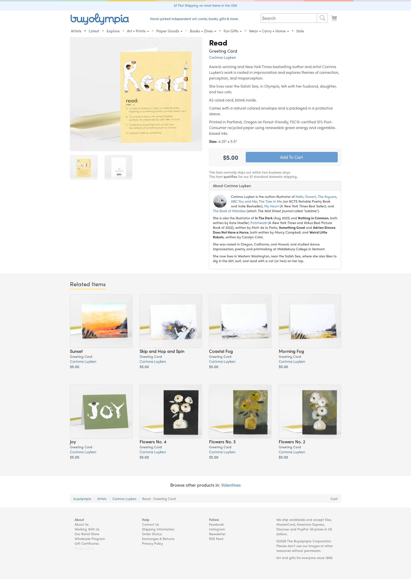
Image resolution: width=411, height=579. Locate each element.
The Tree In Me (270, 201)
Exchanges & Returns (158, 538)
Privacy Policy (152, 543)
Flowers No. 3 (222, 441)
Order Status (152, 533)
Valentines (231, 485)
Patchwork (258, 222)
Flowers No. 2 (292, 441)
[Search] (322, 18)
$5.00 (74, 366)
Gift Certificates (87, 543)
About (79, 519)
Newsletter (217, 533)
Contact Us (150, 524)
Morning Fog (291, 351)
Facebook (216, 524)
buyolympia (82, 498)
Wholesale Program (90, 538)
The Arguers (327, 196)
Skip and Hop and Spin (162, 351)
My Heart (271, 206)
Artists (76, 31)
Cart (334, 498)
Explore (113, 31)
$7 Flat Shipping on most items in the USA (205, 5)
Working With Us (87, 529)
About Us (81, 524)
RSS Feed (216, 538)
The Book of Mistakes (229, 210)
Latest (94, 31)
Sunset (76, 351)
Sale (300, 31)
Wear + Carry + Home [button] (268, 31)
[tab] (275, 185)
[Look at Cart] (334, 18)
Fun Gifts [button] (231, 31)
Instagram (217, 529)
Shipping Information (158, 529)
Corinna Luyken (222, 57)
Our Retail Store (87, 533)
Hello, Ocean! (306, 196)
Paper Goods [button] (168, 31)
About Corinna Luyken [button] (232, 185)
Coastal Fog (221, 351)
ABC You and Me (244, 201)
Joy (73, 441)
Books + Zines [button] (202, 31)
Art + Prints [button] (137, 31)
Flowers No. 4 (153, 441)
